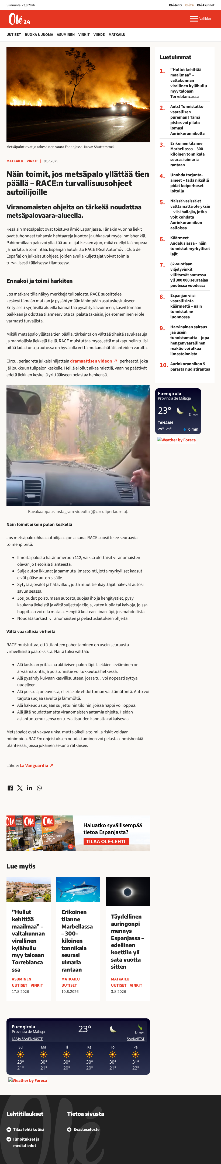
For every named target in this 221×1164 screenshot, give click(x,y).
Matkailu (117, 34)
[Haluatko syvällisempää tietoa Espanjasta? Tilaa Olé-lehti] (78, 833)
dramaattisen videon (91, 361)
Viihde (99, 34)
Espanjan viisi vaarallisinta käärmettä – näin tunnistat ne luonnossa (186, 306)
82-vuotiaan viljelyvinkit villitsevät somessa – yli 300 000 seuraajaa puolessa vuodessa (189, 274)
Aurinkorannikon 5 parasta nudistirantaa (190, 366)
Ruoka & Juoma (39, 34)
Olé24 (189, 5)
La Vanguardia (34, 765)
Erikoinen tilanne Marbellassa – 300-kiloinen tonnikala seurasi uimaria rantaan (187, 154)
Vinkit (84, 34)
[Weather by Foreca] (27, 1081)
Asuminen (66, 34)
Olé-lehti (175, 5)
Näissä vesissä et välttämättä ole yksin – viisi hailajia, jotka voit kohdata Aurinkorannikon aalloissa (190, 214)
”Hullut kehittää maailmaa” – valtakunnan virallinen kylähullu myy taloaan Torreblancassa (188, 83)
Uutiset (13, 34)
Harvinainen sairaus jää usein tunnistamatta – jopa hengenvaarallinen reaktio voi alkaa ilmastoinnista (189, 340)
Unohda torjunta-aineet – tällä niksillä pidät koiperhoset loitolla (189, 183)
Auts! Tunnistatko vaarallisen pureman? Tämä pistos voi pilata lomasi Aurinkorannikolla (187, 120)
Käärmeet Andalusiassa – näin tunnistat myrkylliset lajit (190, 246)
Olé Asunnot (206, 5)
